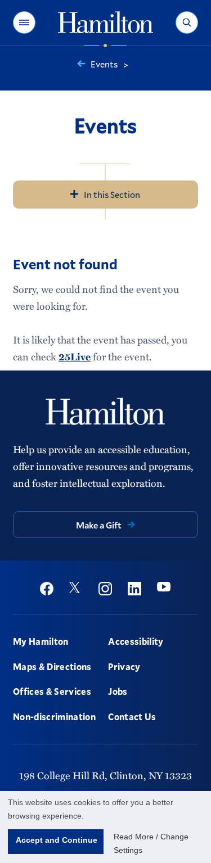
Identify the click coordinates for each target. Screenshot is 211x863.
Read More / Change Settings (151, 843)
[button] (24, 22)
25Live (75, 356)
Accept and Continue (56, 839)
